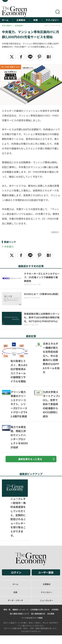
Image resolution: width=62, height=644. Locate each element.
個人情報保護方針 (38, 587)
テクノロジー (52, 20)
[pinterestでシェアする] (39, 57)
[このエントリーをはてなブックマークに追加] (48, 57)
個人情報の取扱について (19, 587)
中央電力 (9, 246)
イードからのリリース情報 (32, 591)
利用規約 (55, 583)
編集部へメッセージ (20, 583)
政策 (35, 20)
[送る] (30, 57)
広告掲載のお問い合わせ (40, 583)
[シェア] (21, 57)
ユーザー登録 (45, 546)
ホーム (5, 20)
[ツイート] (12, 57)
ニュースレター (46, 574)
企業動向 (21, 20)
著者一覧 (6, 583)
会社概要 (50, 587)
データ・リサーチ (15, 574)
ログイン (16, 546)
